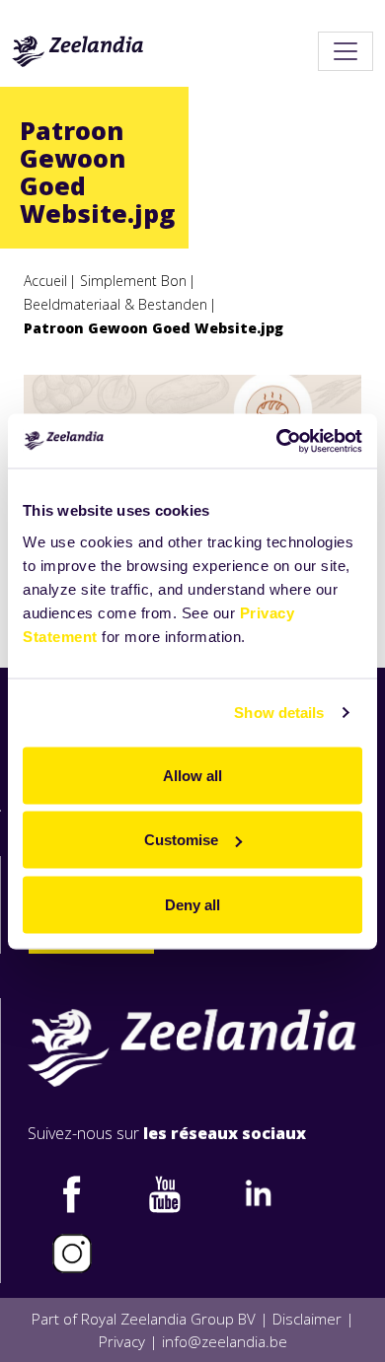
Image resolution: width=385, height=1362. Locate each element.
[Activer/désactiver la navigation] (345, 51)
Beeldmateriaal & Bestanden (115, 304)
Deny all (192, 904)
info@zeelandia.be (224, 1341)
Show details (279, 712)
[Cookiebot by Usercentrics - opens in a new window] (277, 441)
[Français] (78, 51)
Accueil (45, 280)
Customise (181, 839)
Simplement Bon (133, 280)
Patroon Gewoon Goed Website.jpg (153, 328)
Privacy (122, 1341)
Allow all (192, 774)
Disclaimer (307, 1318)
